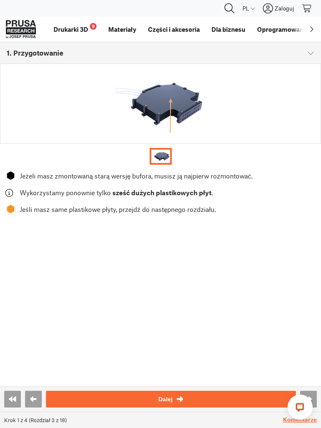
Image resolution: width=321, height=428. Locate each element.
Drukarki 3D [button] (74, 28)
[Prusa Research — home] (21, 29)
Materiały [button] (122, 29)
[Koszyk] (307, 8)
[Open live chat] (300, 407)
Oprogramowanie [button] (282, 29)
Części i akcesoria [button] (174, 29)
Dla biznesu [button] (228, 29)
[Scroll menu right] (312, 29)
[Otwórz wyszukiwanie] (229, 8)
